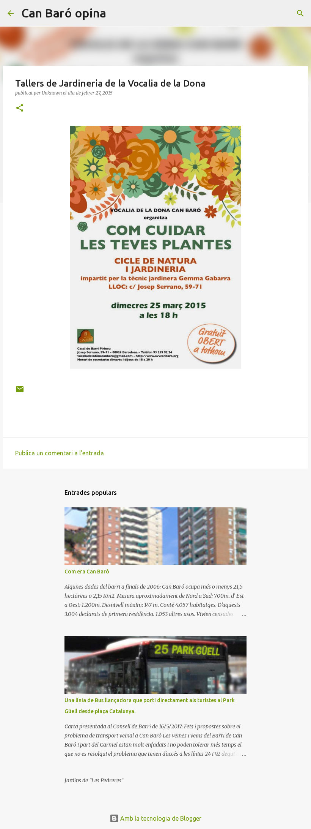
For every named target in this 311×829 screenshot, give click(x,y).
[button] (19, 108)
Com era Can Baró (86, 571)
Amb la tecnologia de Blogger (160, 818)
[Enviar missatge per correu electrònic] (19, 392)
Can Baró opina (63, 13)
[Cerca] (116, 13)
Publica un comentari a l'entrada (59, 453)
